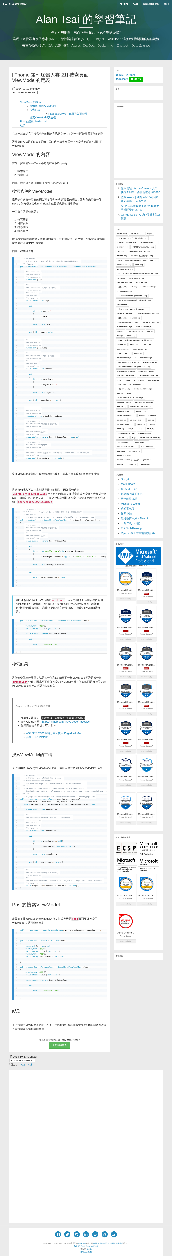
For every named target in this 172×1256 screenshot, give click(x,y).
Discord (123, 78)
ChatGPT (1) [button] (145, 464)
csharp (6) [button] (121, 344)
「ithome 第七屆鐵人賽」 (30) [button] (139, 251)
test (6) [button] (120, 336)
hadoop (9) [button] (135, 318)
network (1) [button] (134, 451)
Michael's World (130, 503)
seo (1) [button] (120, 464)
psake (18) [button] (121, 278)
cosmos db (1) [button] (141, 442)
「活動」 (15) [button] (122, 287)
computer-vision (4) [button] (126, 376)
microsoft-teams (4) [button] (126, 371)
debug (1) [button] (141, 424)
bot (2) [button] (151, 420)
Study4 (125, 479)
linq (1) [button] (152, 424)
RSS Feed (80, 1246)
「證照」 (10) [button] (122, 318)
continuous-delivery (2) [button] (140, 407)
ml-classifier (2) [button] (137, 420)
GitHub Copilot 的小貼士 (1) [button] (128, 460)
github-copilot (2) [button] (125, 424)
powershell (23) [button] (124, 265)
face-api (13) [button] (122, 305)
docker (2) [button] (121, 420)
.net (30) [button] (120, 251)
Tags (135, 4)
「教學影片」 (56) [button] (137, 234)
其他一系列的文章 (37, 737)
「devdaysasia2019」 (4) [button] (148, 376)
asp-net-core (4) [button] (150, 362)
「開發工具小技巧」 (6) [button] (135, 331)
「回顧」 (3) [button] (121, 384)
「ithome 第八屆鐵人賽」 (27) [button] (142, 256)
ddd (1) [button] (131, 429)
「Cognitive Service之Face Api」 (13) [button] (132, 296)
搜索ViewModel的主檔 (43, 117)
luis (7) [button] (120, 331)
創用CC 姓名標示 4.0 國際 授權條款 (108, 1243)
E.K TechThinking (131, 528)
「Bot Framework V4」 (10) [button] (147, 313)
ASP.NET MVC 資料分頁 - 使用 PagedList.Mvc (54, 733)
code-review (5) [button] (123, 353)
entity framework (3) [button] (143, 389)
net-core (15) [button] (141, 282)
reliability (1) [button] (144, 433)
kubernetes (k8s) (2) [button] (144, 402)
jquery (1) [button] (147, 460)
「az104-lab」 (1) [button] (124, 442)
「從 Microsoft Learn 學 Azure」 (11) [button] (132, 309)
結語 (23, 125)
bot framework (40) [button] (148, 242)
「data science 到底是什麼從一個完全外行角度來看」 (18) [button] (138, 274)
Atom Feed (93, 1246)
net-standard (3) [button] (137, 384)
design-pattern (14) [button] (149, 287)
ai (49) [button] (149, 234)
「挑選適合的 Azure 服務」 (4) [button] (128, 362)
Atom (132, 74)
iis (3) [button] (129, 393)
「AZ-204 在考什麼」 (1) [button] (126, 433)
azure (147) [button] (122, 234)
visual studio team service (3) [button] (130, 398)
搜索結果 (35, 109)
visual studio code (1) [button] (150, 438)
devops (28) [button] (122, 256)
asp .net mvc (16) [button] (124, 282)
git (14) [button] (133, 287)
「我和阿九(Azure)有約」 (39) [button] (143, 247)
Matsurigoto (128, 483)
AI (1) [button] (134, 438)
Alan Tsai (82, 1243)
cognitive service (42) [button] (126, 242)
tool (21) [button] (139, 265)
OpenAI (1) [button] (121, 451)
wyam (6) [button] (131, 336)
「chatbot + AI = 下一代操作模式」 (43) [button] (132, 238)
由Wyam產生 (86, 1252)
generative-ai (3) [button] (124, 402)
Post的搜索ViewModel (33, 121)
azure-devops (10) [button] (124, 313)
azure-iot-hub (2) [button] (124, 411)
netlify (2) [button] (121, 407)
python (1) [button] (131, 464)
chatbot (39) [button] (122, 247)
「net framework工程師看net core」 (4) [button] (133, 367)
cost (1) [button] (120, 429)
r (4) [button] (119, 380)
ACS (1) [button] (140, 429)
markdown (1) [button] (147, 447)
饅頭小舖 (126, 513)
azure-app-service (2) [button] (126, 415)
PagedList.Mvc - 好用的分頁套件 (67, 113)
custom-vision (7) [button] (125, 327)
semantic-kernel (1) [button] (125, 455)
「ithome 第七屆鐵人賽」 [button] (26, 92)
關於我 (166, 4)
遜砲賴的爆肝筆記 (131, 493)
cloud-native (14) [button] (124, 291)
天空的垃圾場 (129, 498)
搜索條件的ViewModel (43, 106)
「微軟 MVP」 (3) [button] (123, 389)
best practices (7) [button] (144, 327)
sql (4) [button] (128, 380)
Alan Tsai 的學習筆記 (15, 4)
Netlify (89, 1249)
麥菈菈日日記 (129, 488)
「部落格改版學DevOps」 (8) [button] (127, 322)
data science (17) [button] (136, 278)
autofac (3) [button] (139, 380)
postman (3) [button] (153, 380)
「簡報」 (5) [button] (146, 344)
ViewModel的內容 (30, 102)
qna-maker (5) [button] (123, 349)
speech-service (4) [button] (146, 371)
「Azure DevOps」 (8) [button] (150, 322)
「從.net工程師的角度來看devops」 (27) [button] (132, 260)
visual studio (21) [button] (125, 269)
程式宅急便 (127, 508)
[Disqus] (86, 1109)
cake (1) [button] (150, 429)
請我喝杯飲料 (61, 1045)
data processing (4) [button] (144, 358)
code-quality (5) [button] (140, 349)
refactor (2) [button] (153, 415)
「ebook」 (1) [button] (122, 438)
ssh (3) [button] (120, 393)
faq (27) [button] (153, 260)
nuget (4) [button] (138, 353)
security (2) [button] (141, 411)
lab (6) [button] (150, 331)
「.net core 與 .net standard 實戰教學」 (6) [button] (134, 340)
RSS (121, 74)
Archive (124, 4)
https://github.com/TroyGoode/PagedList (66, 721)
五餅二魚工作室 (130, 523)
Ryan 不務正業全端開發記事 (138, 533)
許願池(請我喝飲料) (151, 4)
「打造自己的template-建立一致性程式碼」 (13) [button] (134, 300)
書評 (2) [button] (142, 415)
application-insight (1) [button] (127, 447)
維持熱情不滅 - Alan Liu (135, 518)
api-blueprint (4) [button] (124, 358)
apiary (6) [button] (134, 344)
